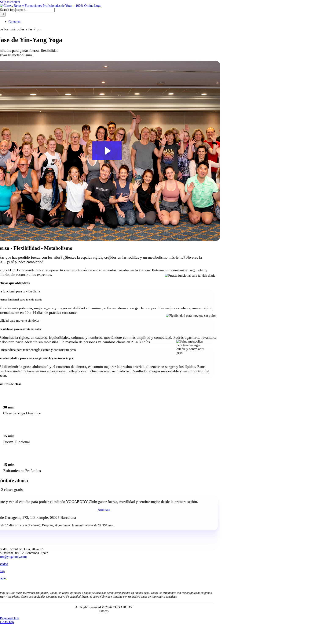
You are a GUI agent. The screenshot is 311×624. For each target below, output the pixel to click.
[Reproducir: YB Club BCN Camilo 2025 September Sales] (107, 150)
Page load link (9, 618)
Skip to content (10, 2)
